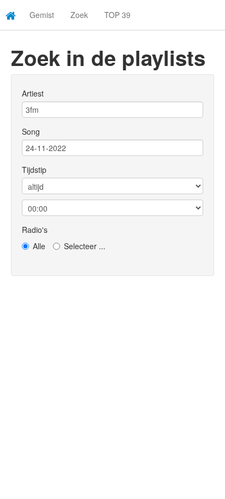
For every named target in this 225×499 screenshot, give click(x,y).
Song (31, 131)
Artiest (33, 93)
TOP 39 (117, 14)
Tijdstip (34, 169)
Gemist (41, 14)
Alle (39, 246)
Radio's (35, 229)
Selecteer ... (84, 246)
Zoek (79, 14)
